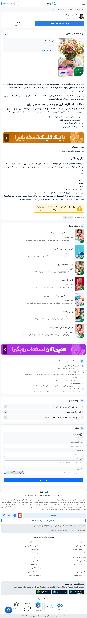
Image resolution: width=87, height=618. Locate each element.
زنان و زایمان (78, 564)
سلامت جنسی (34, 560)
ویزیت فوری (78, 545)
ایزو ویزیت (80, 9)
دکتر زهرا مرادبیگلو (71, 15)
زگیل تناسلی (35, 568)
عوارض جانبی (46, 50)
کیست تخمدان (34, 564)
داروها (72, 9)
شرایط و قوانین (78, 549)
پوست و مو (79, 568)
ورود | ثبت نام (7, 3)
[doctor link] (81, 16)
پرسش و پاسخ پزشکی (32, 545)
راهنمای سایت (34, 549)
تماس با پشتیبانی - (42, 520)
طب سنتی (79, 560)
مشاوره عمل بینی (33, 571)
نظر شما (80, 459)
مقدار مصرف (46, 46)
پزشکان (80, 542)
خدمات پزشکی (34, 542)
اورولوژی (80, 571)
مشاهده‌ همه (54, 515)
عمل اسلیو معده (34, 575)
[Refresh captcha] (15, 472)
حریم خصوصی (78, 553)
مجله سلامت (35, 553)
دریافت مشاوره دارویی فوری (59, 23)
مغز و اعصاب (78, 575)
